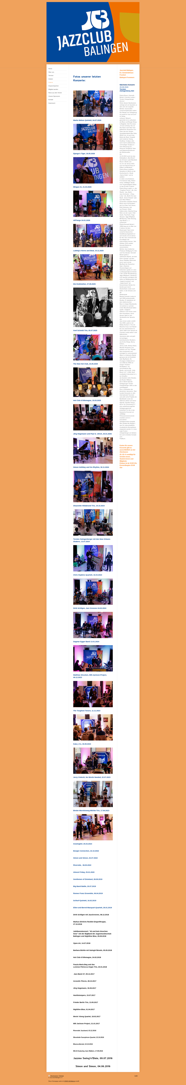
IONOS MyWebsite (69, 1081)
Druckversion (54, 1076)
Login (136, 1075)
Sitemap (61, 1076)
